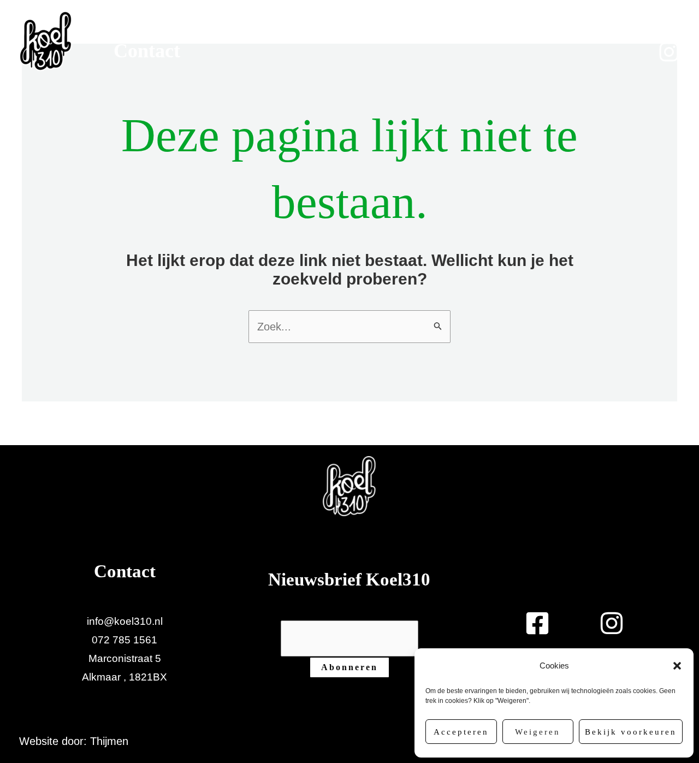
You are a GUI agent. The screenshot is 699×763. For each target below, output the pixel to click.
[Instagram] (669, 52)
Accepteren (461, 731)
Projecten (322, 31)
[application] (233, 31)
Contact (147, 51)
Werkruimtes (169, 31)
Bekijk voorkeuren (631, 731)
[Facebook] (665, 30)
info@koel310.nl (125, 621)
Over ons (458, 31)
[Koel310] (45, 40)
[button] (677, 665)
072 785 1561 (124, 640)
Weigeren (537, 731)
